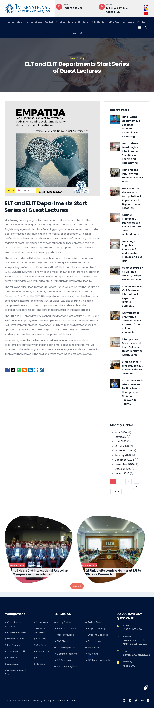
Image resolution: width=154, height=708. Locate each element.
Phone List (129, 665)
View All (77, 586)
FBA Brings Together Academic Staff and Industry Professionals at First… (132, 251)
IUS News (93, 653)
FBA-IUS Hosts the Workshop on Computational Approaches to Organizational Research (132, 198)
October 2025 (123, 469)
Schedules (42, 622)
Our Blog (41, 638)
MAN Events (116, 22)
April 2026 (120, 441)
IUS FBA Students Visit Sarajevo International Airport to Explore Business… (132, 296)
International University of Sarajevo (36, 700)
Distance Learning (67, 653)
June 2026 (121, 432)
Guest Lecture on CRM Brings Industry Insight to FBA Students (132, 273)
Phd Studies (13, 645)
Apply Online (64, 622)
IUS (81, 33)
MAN (19, 22)
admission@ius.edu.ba (136, 654)
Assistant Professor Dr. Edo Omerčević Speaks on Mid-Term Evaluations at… (131, 224)
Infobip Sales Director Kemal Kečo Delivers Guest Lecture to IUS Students (132, 347)
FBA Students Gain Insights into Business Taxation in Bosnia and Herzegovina (130, 153)
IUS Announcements (99, 660)
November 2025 (124, 464)
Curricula (12, 657)
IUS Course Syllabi (67, 666)
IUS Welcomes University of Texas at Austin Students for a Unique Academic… (131, 322)
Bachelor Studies (55, 22)
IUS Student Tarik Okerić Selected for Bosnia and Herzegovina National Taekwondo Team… (132, 392)
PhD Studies (98, 22)
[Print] (36, 370)
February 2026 (123, 450)
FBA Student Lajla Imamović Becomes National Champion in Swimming (131, 126)
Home (10, 22)
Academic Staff (16, 651)
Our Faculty (42, 651)
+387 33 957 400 (132, 629)
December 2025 (124, 459)
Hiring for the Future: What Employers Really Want (132, 175)
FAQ (38, 657)
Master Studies (77, 22)
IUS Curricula (64, 660)
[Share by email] (24, 370)
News (131, 22)
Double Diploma (66, 647)
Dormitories (94, 641)
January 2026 (123, 455)
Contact (142, 22)
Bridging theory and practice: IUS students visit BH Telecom (132, 367)
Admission (33, 22)
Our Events (42, 645)
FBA (73, 33)
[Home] (27, 7)
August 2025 (122, 473)
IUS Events (93, 647)
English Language (97, 628)
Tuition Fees (94, 622)
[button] (42, 370)
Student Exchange (98, 634)
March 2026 (122, 446)
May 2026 (120, 437)
